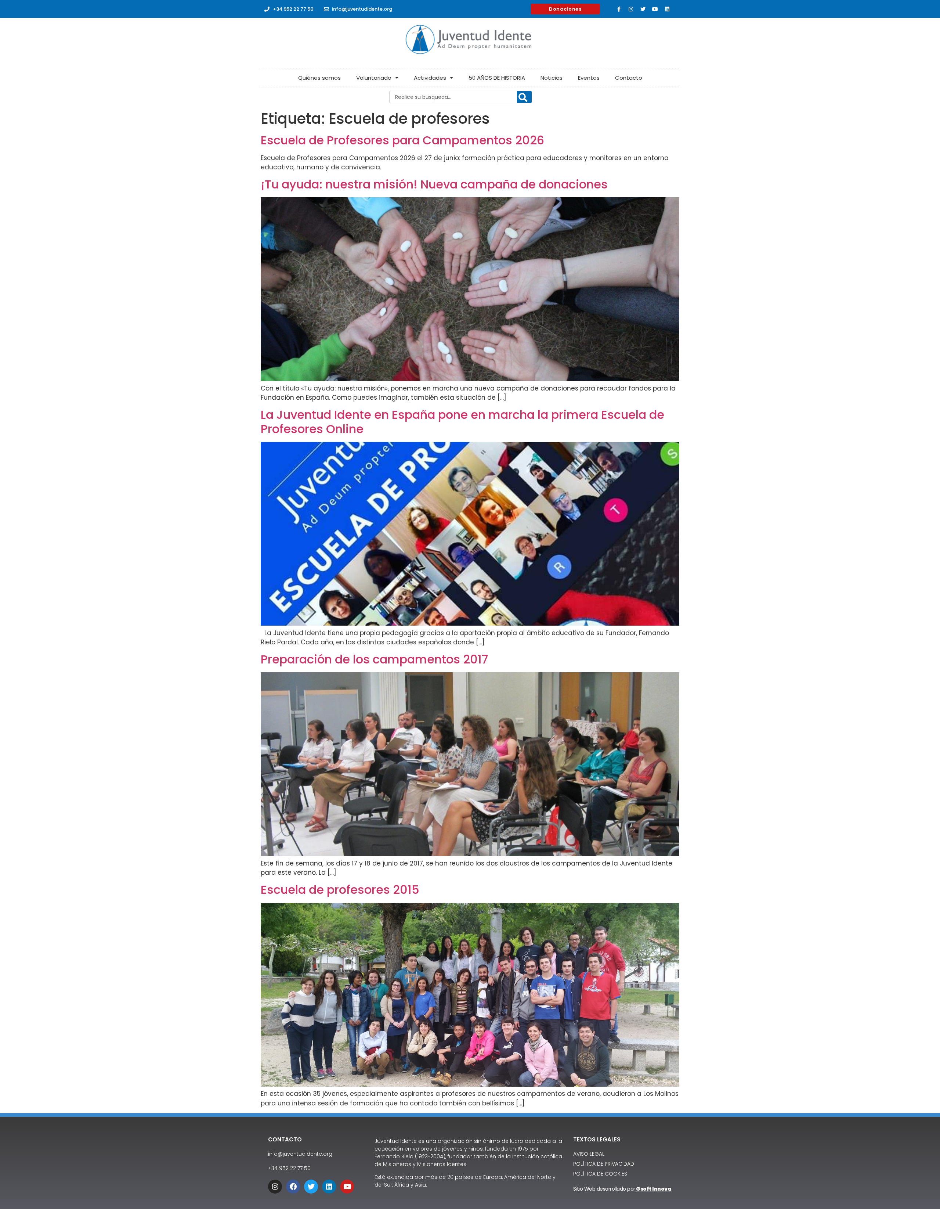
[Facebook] (293, 1187)
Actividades (430, 78)
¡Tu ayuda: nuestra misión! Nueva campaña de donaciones (434, 184)
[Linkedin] (667, 9)
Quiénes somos (319, 78)
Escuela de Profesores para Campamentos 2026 (402, 140)
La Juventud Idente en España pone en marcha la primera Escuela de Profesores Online (462, 421)
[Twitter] (643, 9)
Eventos (589, 78)
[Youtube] (655, 9)
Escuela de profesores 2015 (340, 889)
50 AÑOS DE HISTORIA (497, 78)
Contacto (628, 78)
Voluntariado (373, 78)
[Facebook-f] (619, 9)
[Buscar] (524, 97)
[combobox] (461, 97)
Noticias (551, 78)
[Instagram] (631, 9)
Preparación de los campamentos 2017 (374, 659)
